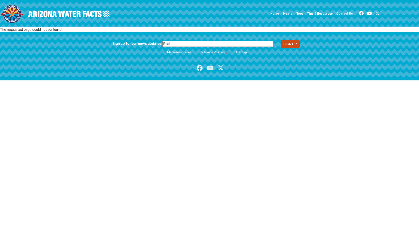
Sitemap (241, 52)
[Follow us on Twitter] (377, 13)
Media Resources (179, 52)
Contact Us (344, 13)
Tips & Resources (320, 13)
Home (274, 13)
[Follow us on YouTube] (369, 13)
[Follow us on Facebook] (361, 13)
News (300, 13)
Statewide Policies (212, 52)
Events (287, 13)
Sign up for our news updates (137, 43)
